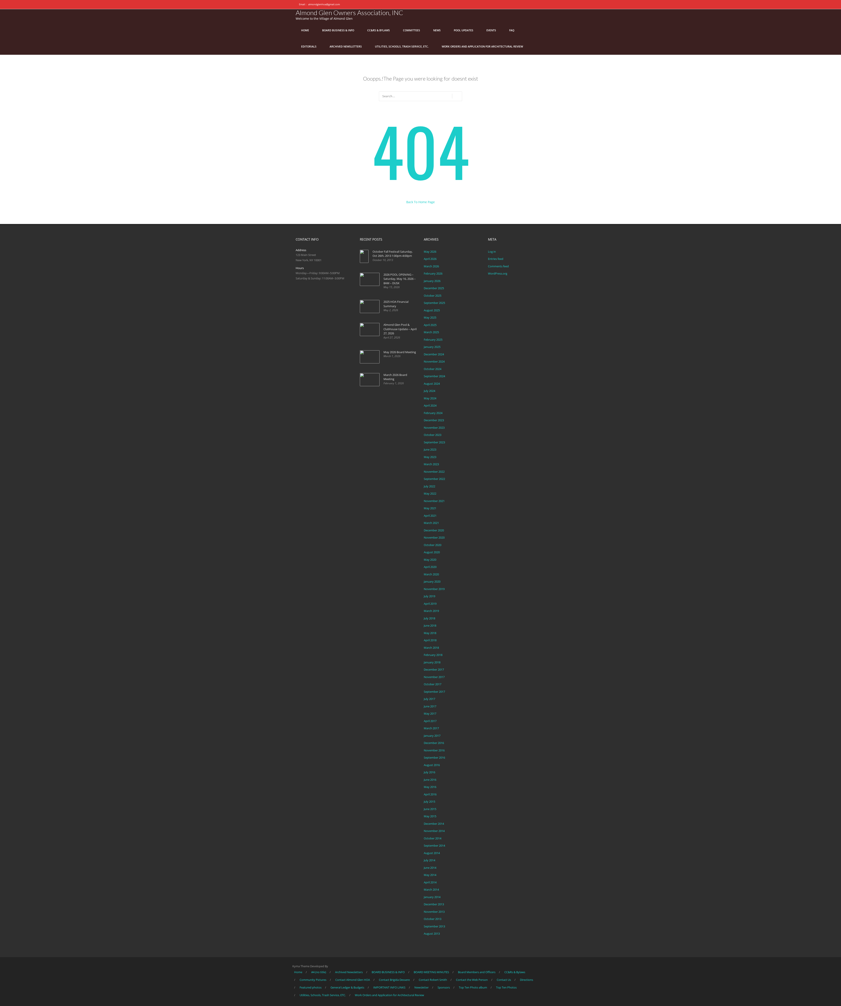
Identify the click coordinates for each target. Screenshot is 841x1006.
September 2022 (434, 479)
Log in (492, 252)
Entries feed (495, 259)
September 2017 (434, 692)
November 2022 (434, 472)
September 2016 (434, 757)
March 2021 (431, 523)
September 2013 (434, 926)
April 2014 (430, 882)
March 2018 (431, 648)
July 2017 (429, 699)
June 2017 (430, 706)
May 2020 (430, 560)
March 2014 (431, 889)
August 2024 (432, 384)
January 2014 (432, 897)
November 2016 (434, 750)
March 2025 (431, 332)
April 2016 (430, 794)
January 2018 (432, 662)
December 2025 (434, 288)
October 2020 (432, 545)
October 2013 (432, 919)
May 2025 (430, 317)
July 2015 (429, 801)
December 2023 (434, 420)
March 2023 (431, 464)
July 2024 (429, 391)
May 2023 (430, 457)
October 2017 (432, 684)
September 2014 (434, 845)
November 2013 (434, 912)
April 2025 (430, 325)
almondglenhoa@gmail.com (324, 4)
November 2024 (434, 361)
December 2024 (434, 354)
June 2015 (430, 809)
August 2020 (432, 552)
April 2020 (430, 567)
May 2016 (430, 787)
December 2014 (434, 824)
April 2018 (430, 640)
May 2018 (430, 633)
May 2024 (430, 398)
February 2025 (433, 340)
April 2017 (430, 721)
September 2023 (434, 442)
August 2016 (432, 765)
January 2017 (432, 736)
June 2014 (430, 868)
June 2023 (430, 449)
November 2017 (434, 677)
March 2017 (431, 728)
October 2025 (432, 296)
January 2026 (432, 281)
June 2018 (430, 625)
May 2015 (430, 816)
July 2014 (429, 860)
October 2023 (432, 435)
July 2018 (429, 618)
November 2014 (434, 831)
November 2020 (434, 537)
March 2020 (431, 574)
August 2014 (432, 853)
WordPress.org (497, 273)
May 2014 (430, 875)
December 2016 (434, 743)
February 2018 (433, 655)
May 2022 (430, 493)
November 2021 (434, 501)
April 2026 (430, 259)
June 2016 (430, 780)
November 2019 (434, 589)
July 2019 (429, 596)
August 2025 (432, 310)
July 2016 (429, 772)
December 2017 (434, 669)
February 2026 (433, 273)
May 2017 (430, 713)
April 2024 (430, 405)
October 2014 (432, 838)
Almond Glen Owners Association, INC (349, 12)
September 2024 (434, 376)
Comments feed (498, 266)
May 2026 (430, 252)
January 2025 (432, 347)
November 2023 (434, 428)
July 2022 (429, 486)
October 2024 (432, 369)
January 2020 (432, 581)
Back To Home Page (420, 202)
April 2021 (430, 516)
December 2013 (434, 904)
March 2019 (431, 611)
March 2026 (431, 266)
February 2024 (433, 413)
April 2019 (430, 604)
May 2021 (430, 508)
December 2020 (434, 530)
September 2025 (434, 303)
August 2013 (432, 934)
